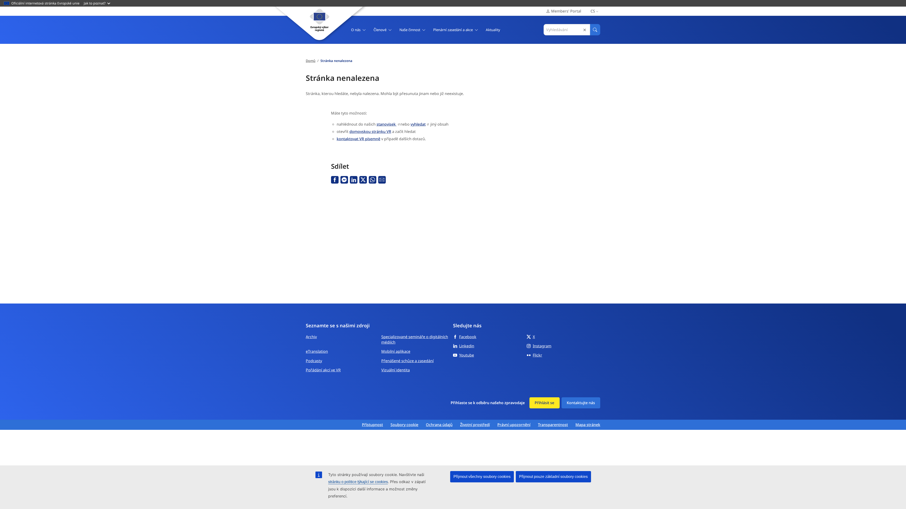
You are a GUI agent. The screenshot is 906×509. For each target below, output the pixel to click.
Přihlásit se (544, 402)
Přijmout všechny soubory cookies (482, 477)
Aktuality (493, 29)
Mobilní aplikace (395, 351)
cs (593, 11)
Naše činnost (409, 29)
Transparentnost (553, 425)
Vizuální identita (395, 370)
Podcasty (314, 360)
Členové (379, 29)
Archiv (311, 336)
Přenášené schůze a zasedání (407, 360)
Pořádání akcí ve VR (323, 370)
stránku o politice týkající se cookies (358, 482)
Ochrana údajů (439, 425)
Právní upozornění (513, 425)
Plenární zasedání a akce (453, 29)
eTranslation (317, 351)
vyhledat (418, 124)
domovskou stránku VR (370, 131)
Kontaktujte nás (581, 402)
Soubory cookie (404, 425)
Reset (584, 29)
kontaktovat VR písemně (358, 138)
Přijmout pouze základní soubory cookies (553, 477)
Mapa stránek (587, 425)
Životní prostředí (475, 425)
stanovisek (387, 124)
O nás (356, 29)
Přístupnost (372, 425)
